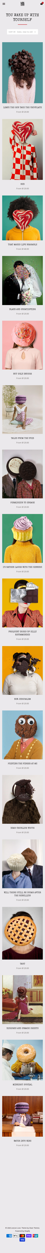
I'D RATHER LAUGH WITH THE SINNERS (22, 567)
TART (22, 964)
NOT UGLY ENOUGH (22, 374)
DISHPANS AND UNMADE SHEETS (23, 1028)
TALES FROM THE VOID (22, 438)
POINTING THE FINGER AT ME (22, 764)
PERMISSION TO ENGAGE (22, 503)
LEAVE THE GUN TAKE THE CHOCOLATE (22, 108)
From (22, 112)
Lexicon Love (16, 1180)
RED (23, 184)
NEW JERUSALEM (22, 699)
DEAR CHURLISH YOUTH (23, 828)
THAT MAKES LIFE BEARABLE (22, 245)
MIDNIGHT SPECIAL (22, 1085)
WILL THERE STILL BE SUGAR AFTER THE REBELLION (22, 894)
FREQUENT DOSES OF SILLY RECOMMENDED (23, 633)
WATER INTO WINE (22, 1141)
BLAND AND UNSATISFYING (22, 309)
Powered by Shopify (22, 1183)
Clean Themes (34, 1180)
